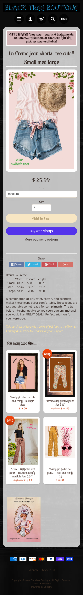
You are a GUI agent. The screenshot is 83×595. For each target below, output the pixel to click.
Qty (41, 202)
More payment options (42, 239)
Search (33, 570)
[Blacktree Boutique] (41, 7)
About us (48, 570)
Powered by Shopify (41, 587)
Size (41, 188)
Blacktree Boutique (40, 580)
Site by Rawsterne (41, 584)
